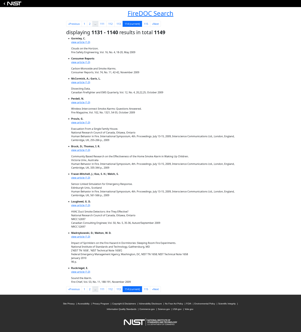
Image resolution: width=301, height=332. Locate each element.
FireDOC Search (150, 13)
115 (146, 24)
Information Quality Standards (121, 309)
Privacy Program (101, 303)
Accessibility (84, 303)
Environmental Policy (204, 303)
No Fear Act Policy (174, 303)
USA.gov (177, 309)
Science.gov (164, 309)
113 (118, 24)
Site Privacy (69, 303)
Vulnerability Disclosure (150, 303)
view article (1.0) (80, 42)
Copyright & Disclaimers (124, 303)
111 (102, 24)
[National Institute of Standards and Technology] (12, 4)
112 (110, 24)
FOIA (188, 303)
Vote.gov (189, 309)
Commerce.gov (147, 309)
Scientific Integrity (227, 303)
